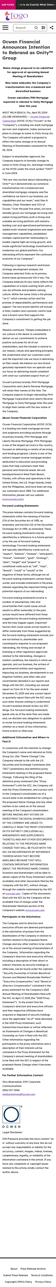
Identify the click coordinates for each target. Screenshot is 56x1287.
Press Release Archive (33, 1268)
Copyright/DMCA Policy (18, 1281)
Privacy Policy (43, 1281)
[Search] (36, 27)
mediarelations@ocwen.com (18, 1094)
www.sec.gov (13, 893)
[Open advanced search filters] (43, 27)
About (13, 1268)
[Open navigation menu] (5, 28)
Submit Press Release (15, 1275)
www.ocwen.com (12, 499)
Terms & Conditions (42, 1275)
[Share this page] (51, 28)
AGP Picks (8, 4)
